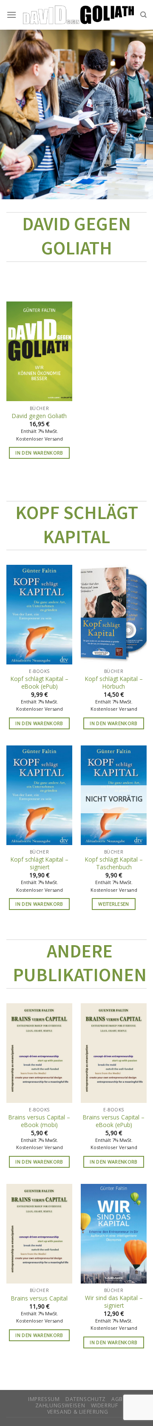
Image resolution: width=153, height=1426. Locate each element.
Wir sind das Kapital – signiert (114, 1301)
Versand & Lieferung (77, 1411)
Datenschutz (85, 1399)
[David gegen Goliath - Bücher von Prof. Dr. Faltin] (78, 15)
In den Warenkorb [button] (39, 452)
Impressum (44, 1399)
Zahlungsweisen (60, 1405)
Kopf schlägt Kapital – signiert (39, 863)
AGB (117, 1399)
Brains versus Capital (39, 1298)
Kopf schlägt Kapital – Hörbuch (114, 682)
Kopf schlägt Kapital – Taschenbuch (114, 863)
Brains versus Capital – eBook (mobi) (39, 1120)
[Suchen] (143, 15)
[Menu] (11, 14)
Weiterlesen (113, 904)
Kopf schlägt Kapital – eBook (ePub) (39, 682)
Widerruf (104, 1405)
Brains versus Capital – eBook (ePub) (113, 1120)
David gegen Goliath (39, 416)
